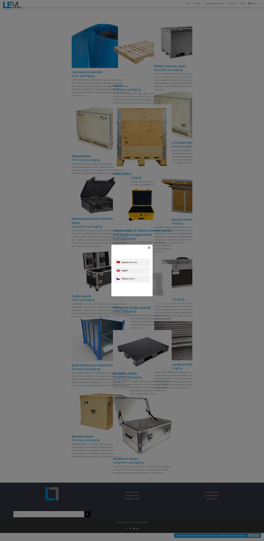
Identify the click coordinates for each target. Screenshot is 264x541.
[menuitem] (132, 262)
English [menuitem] (124, 270)
